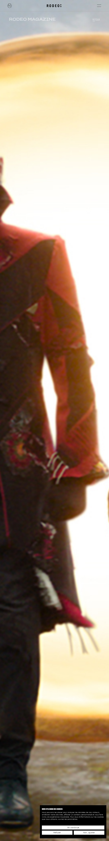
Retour (96, 19)
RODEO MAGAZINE (32, 19)
